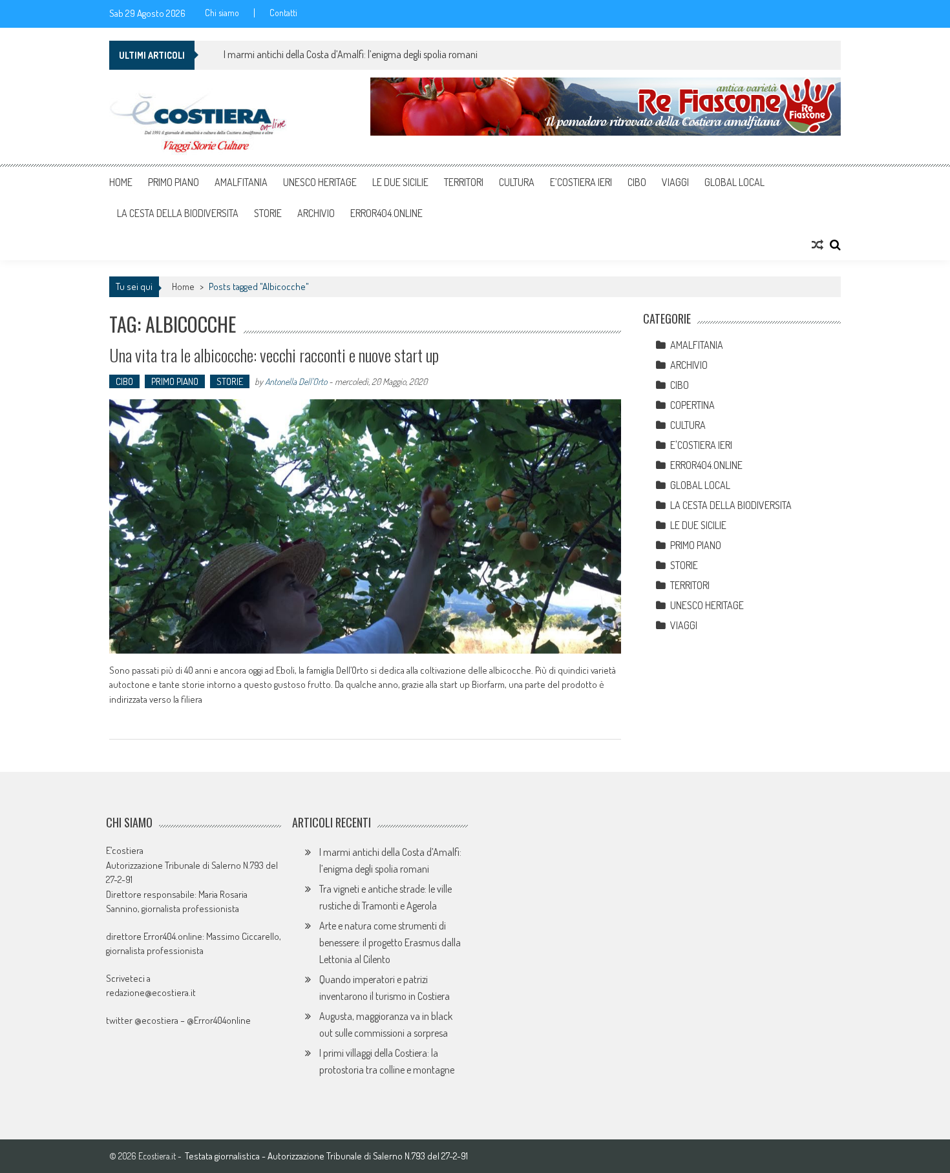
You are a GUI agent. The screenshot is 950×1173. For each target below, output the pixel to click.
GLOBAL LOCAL (734, 182)
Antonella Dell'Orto (296, 381)
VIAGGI (675, 182)
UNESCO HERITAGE (320, 182)
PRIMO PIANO (173, 182)
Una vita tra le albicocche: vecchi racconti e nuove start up (274, 355)
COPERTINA (692, 405)
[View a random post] (817, 245)
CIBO (637, 182)
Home (120, 182)
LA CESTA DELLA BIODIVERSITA (177, 213)
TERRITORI (463, 182)
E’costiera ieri (581, 182)
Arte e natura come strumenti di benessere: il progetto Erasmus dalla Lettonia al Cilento (390, 942)
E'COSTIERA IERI (701, 445)
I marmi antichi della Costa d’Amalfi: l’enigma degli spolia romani (351, 54)
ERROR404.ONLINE (386, 213)
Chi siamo (222, 12)
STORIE (268, 213)
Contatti (283, 12)
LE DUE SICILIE (400, 182)
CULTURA (516, 182)
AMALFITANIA (241, 182)
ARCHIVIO (316, 213)
